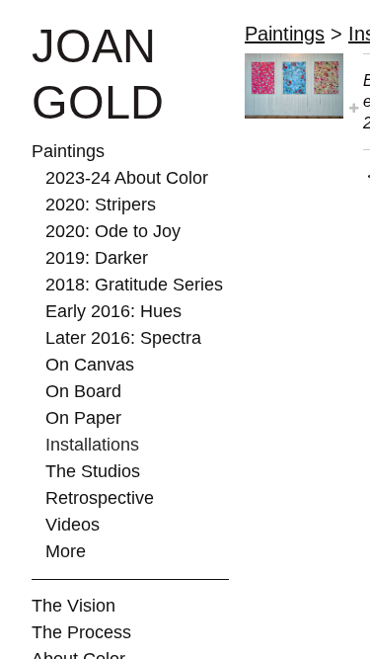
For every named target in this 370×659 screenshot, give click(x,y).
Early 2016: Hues (113, 311)
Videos (72, 525)
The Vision (73, 606)
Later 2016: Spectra (123, 338)
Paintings (68, 151)
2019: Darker (96, 258)
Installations (92, 444)
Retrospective (99, 498)
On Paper (83, 418)
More (65, 551)
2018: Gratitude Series (134, 284)
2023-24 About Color (126, 178)
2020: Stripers (100, 204)
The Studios (92, 471)
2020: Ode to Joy (113, 231)
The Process (81, 632)
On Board (83, 391)
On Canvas (89, 364)
